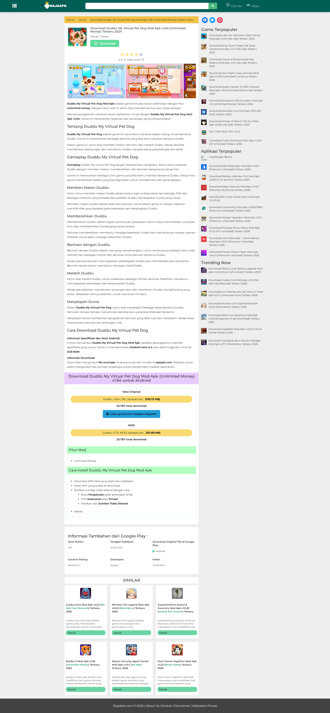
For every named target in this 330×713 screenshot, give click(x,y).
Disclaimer (182, 705)
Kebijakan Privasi (204, 705)
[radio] (122, 54)
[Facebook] (205, 20)
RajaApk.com (123, 705)
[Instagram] (220, 20)
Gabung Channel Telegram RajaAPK (133, 414)
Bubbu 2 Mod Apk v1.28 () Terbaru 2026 (83, 665)
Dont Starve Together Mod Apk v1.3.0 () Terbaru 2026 (177, 665)
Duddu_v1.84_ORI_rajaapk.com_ (131, 399)
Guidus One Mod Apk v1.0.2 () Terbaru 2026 (85, 608)
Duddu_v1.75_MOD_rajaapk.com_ (131, 432)
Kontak (166, 705)
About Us (152, 705)
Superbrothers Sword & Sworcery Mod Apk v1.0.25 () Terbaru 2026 (176, 608)
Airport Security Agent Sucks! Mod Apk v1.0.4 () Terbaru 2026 (130, 665)
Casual (94, 36)
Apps (252, 6)
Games (234, 6)
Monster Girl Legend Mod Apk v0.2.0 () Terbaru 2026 (130, 608)
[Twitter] (212, 20)
